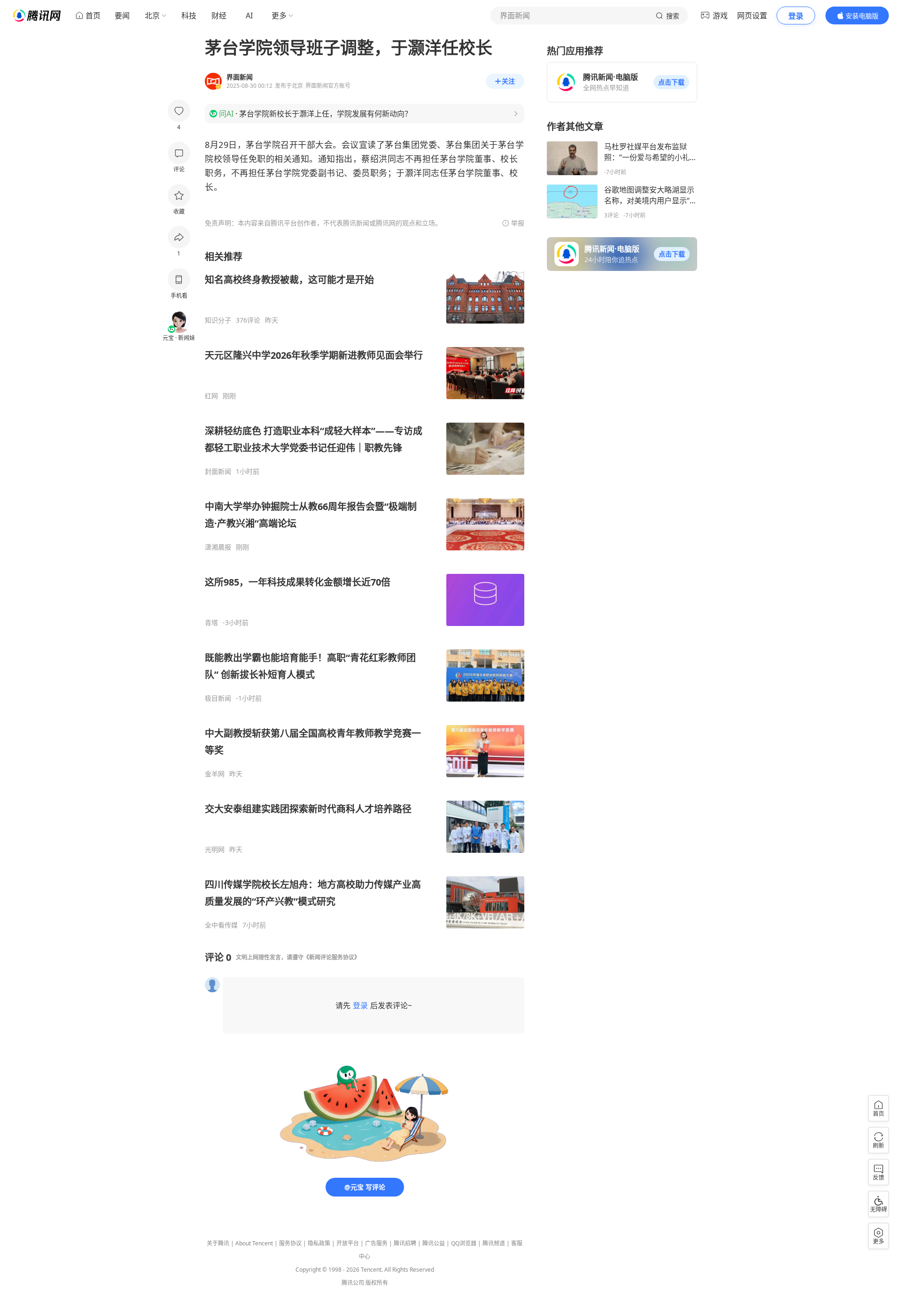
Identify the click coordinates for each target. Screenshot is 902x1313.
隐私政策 (319, 1243)
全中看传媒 (221, 925)
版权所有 (376, 1283)
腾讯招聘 (405, 1243)
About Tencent (254, 1243)
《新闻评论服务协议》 (331, 957)
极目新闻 (218, 698)
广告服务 (376, 1243)
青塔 (211, 622)
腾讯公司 (353, 1283)
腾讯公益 (433, 1243)
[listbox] (364, 589)
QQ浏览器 (463, 1243)
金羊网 (215, 774)
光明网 (215, 849)
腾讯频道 (493, 1243)
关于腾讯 (218, 1243)
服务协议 (290, 1243)
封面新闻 (218, 471)
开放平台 (347, 1243)
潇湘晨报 (218, 547)
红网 (211, 396)
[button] (671, 82)
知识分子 (218, 320)
